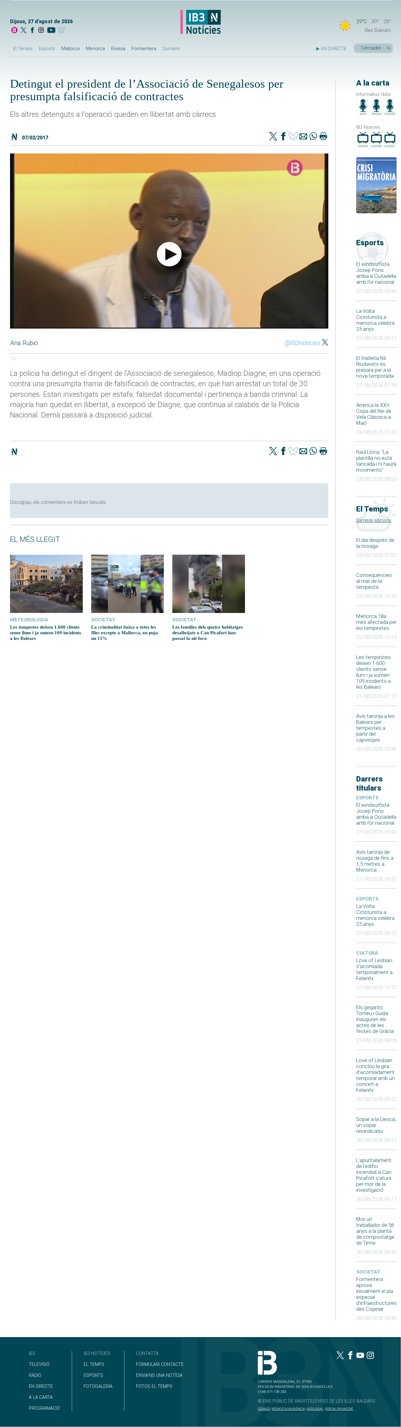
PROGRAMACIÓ (44, 1408)
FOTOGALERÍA (98, 1386)
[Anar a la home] (14, 30)
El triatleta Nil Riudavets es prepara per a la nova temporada (375, 367)
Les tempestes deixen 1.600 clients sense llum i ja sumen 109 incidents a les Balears (373, 672)
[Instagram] (41, 30)
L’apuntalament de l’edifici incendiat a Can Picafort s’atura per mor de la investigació (373, 1175)
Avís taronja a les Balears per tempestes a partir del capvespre (375, 728)
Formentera (144, 48)
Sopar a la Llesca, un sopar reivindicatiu (376, 1125)
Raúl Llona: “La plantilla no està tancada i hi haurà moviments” (376, 461)
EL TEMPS (94, 1364)
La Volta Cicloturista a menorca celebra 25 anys (375, 320)
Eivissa (118, 48)
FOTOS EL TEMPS (154, 1386)
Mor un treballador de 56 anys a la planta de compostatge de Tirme (375, 1231)
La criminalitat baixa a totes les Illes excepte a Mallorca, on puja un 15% (124, 632)
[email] (303, 137)
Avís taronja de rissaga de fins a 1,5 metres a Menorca (374, 861)
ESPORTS (93, 1375)
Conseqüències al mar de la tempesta (374, 581)
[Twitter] (273, 137)
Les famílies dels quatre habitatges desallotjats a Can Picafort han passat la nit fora (207, 632)
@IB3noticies (302, 343)
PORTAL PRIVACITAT (339, 1408)
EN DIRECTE (41, 1386)
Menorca (95, 48)
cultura (367, 953)
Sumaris (171, 48)
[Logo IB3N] (200, 22)
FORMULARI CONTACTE (160, 1364)
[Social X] (23, 30)
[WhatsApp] (313, 137)
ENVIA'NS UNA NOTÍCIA (159, 1375)
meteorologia (29, 620)
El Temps (23, 48)
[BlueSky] (62, 30)
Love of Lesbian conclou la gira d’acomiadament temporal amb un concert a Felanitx (375, 1075)
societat (368, 1272)
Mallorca (70, 48)
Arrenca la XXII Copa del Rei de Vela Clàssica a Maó (373, 414)
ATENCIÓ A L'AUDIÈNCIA (288, 1408)
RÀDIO (35, 1375)
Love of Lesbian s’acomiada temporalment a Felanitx (374, 969)
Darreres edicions (373, 520)
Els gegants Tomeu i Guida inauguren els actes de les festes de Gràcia (375, 1019)
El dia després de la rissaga (375, 543)
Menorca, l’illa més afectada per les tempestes (376, 622)
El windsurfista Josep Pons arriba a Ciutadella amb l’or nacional (376, 273)
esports (367, 798)
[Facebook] (32, 30)
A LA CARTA (41, 1397)
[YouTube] (51, 30)
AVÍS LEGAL (315, 1408)
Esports (47, 48)
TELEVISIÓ (39, 1364)
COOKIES (264, 1408)
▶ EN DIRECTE (331, 48)
